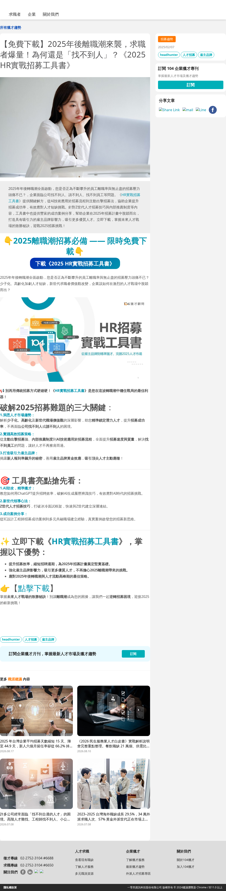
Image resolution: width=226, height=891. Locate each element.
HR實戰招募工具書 (70, 390)
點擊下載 (34, 588)
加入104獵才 (185, 866)
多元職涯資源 (84, 873)
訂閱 (191, 84)
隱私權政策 (10, 887)
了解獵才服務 (135, 860)
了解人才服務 (84, 866)
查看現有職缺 (84, 860)
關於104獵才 (185, 860)
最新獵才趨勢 (135, 866)
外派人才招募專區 (138, 873)
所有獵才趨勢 (10, 27)
